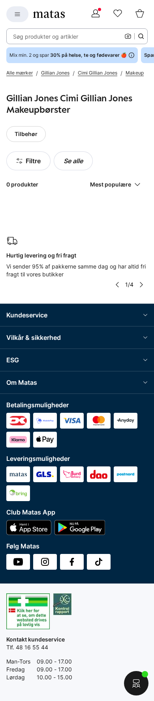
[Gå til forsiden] (49, 14)
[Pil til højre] (141, 284)
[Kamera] (128, 36)
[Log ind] (95, 14)
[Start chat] (136, 683)
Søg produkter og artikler (45, 36)
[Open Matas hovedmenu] (17, 14)
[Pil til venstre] (117, 284)
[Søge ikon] (141, 36)
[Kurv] (140, 14)
